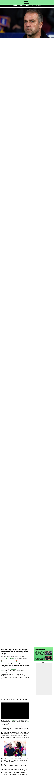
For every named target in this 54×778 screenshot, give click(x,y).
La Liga (9, 647)
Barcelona (13, 669)
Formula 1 (22, 5)
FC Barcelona (14, 647)
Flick (2, 670)
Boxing (27, 5)
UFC (32, 5)
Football (15, 5)
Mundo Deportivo (15, 720)
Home (2, 647)
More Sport (38, 5)
